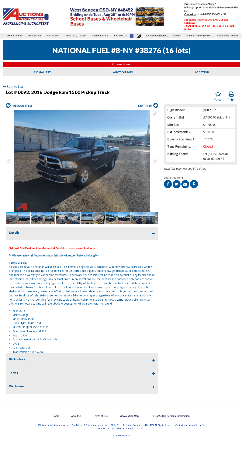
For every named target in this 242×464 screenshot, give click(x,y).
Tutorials (176, 35)
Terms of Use (100, 416)
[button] (155, 114)
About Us (70, 35)
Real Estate (34, 35)
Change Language (156, 35)
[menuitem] (14, 35)
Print (231, 99)
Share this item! (173, 177)
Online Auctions (14, 35)
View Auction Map (129, 416)
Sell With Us (120, 35)
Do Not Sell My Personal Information (170, 416)
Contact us (190, 14)
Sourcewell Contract (228, 35)
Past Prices (53, 35)
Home (56, 416)
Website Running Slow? (199, 35)
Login (83, 35)
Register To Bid (100, 35)
